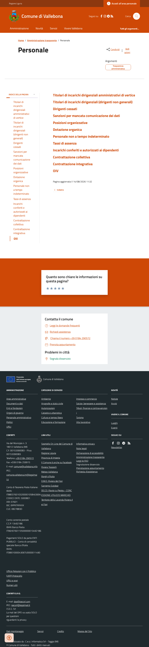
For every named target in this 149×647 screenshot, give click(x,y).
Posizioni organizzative (70, 122)
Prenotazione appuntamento (90, 468)
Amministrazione (19, 28)
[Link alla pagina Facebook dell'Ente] (113, 443)
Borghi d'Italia (48, 476)
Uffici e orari (12, 580)
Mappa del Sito (85, 631)
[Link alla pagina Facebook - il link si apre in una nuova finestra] (101, 16)
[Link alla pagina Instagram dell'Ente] (118, 443)
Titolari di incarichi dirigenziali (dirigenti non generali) (92, 102)
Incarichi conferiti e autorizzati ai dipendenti (86, 150)
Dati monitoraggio (15, 631)
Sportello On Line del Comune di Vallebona (56, 446)
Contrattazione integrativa (73, 164)
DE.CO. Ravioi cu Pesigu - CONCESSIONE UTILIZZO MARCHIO (56, 493)
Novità (39, 28)
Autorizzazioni (48, 408)
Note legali (81, 448)
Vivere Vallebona (73, 28)
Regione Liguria (15, 3)
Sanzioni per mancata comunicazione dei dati (86, 115)
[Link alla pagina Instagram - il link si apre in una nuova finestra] (105, 16)
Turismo (80, 417)
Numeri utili (11, 585)
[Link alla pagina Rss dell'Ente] (129, 443)
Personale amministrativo (18, 417)
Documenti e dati (14, 403)
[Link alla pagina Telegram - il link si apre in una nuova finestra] (108, 16)
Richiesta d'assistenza (86, 471)
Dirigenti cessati (65, 109)
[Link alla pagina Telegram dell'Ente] (123, 443)
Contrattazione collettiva (71, 157)
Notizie (114, 399)
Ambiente (46, 399)
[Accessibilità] (9, 637)
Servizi (53, 28)
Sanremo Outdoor (49, 485)
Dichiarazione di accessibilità (89, 453)
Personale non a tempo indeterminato (81, 136)
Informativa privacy (85, 443)
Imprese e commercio (86, 399)
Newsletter (116, 447)
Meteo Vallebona (49, 471)
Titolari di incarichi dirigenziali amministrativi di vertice (94, 95)
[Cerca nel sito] (135, 16)
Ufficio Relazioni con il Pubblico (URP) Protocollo (21, 573)
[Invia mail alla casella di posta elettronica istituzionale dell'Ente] (25, 466)
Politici (9, 422)
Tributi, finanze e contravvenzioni (91, 410)
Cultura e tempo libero (52, 417)
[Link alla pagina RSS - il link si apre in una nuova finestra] (112, 16)
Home (21, 40)
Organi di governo (14, 413)
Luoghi (114, 423)
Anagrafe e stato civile (52, 403)
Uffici (8, 427)
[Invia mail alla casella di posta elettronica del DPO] (22, 601)
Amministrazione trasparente (42, 40)
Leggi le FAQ (82, 461)
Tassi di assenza (65, 143)
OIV (55, 171)
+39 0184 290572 (25, 458)
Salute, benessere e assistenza (91, 403)
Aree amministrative (16, 399)
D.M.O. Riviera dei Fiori (52, 481)
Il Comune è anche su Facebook (56, 462)
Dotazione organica (67, 129)
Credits (60, 631)
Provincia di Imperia (50, 457)
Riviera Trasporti (49, 467)
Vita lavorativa (83, 422)
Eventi (114, 427)
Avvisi (114, 403)
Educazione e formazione (53, 422)
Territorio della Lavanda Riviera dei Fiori (57, 502)
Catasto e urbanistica (51, 413)
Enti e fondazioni (14, 408)
